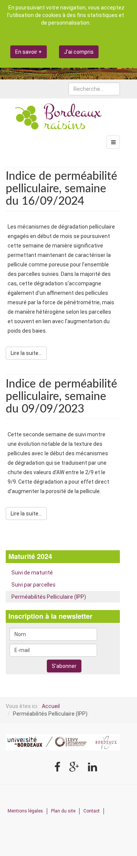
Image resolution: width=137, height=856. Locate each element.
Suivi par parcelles (33, 585)
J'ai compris (79, 52)
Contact (91, 811)
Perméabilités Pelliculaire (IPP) (48, 597)
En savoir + (28, 52)
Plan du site (63, 811)
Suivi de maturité (32, 573)
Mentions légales (25, 811)
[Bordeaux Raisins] (59, 117)
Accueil (51, 706)
